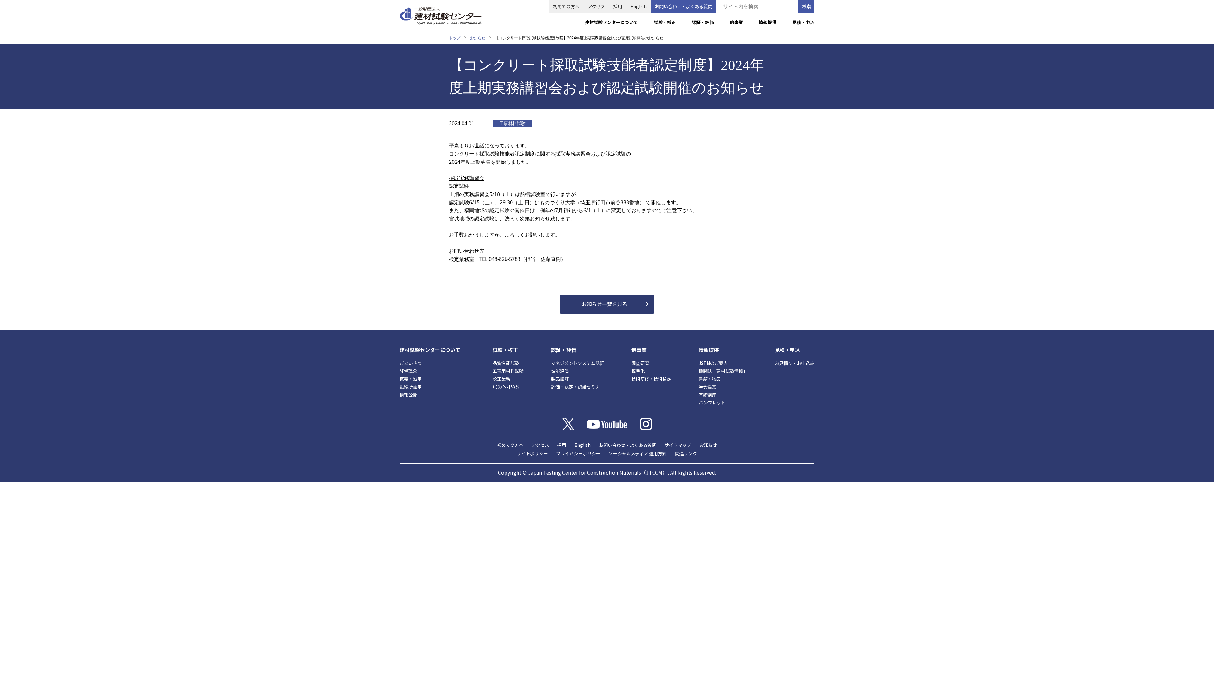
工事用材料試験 (508, 371)
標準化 (638, 371)
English (638, 6)
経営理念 (408, 371)
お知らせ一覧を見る (604, 304)
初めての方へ (566, 6)
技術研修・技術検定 (651, 379)
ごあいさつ (411, 363)
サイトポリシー (532, 453)
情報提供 (767, 22)
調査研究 (640, 363)
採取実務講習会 (466, 178)
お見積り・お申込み (794, 363)
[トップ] (441, 13)
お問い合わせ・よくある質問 (683, 6)
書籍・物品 (710, 379)
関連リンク (686, 453)
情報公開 (408, 394)
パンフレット (712, 402)
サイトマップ (678, 445)
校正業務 (501, 379)
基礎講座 (707, 394)
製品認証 (560, 379)
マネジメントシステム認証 (577, 363)
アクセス (596, 6)
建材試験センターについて (611, 22)
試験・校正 (665, 22)
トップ (454, 37)
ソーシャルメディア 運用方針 (638, 453)
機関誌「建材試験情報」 (723, 371)
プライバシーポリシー (578, 453)
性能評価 (560, 371)
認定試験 (459, 185)
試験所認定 (411, 387)
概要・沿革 (411, 379)
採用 (617, 6)
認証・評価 (703, 22)
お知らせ (477, 37)
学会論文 (707, 387)
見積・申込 (803, 22)
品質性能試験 (506, 363)
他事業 (736, 22)
